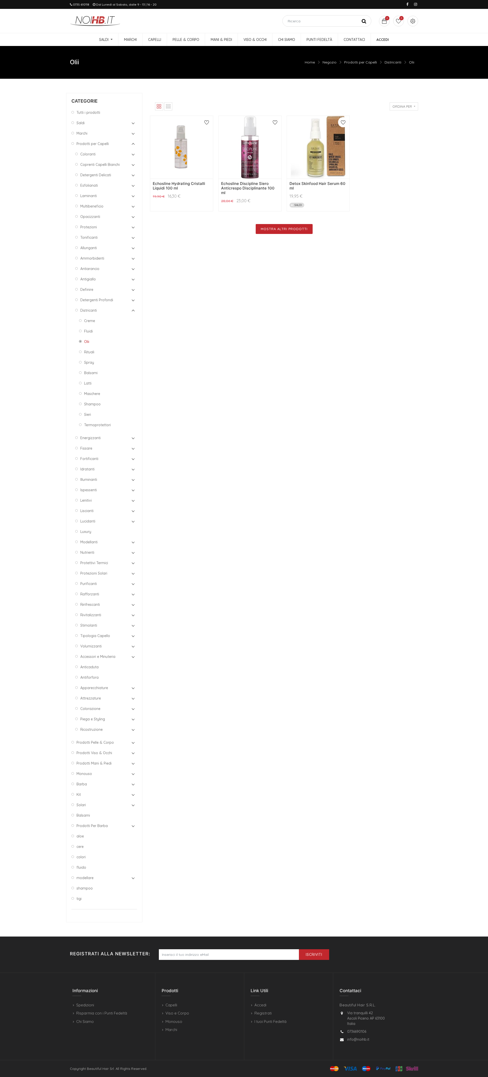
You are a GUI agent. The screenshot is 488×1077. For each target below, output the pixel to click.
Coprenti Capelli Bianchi (100, 164)
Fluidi (88, 331)
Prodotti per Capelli (360, 62)
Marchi (82, 133)
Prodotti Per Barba (92, 825)
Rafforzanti (89, 594)
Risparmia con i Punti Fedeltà (101, 1013)
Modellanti (89, 542)
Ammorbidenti (92, 258)
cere (80, 846)
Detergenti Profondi (96, 300)
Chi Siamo (85, 1021)
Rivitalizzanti (90, 615)
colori (81, 857)
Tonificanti (89, 237)
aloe (80, 836)
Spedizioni (85, 1005)
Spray (89, 362)
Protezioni (88, 227)
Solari (81, 805)
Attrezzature (90, 698)
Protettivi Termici (94, 563)
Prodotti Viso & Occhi (94, 753)
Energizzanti (90, 438)
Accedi (260, 1005)
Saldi (81, 123)
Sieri (87, 414)
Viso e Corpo (177, 1013)
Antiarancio (89, 268)
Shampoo (92, 404)
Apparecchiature (94, 688)
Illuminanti (88, 479)
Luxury (85, 531)
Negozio (330, 62)
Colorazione (90, 708)
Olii (411, 62)
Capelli (171, 1005)
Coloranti (88, 154)
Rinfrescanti (90, 604)
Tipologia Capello (95, 635)
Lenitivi (86, 500)
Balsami (91, 373)
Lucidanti (87, 521)
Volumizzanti (91, 646)
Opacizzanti (90, 216)
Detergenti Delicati (95, 175)
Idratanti (87, 469)
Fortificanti (89, 458)
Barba (82, 784)
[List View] (168, 106)
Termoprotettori (97, 425)
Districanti (393, 62)
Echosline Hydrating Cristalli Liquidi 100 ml (179, 186)
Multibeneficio (91, 206)
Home (310, 62)
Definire (86, 289)
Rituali (89, 352)
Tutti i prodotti (88, 112)
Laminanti (88, 196)
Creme (89, 321)
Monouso (84, 773)
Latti (88, 383)
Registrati (263, 1013)
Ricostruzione (91, 729)
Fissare (86, 448)
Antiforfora (89, 677)
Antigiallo (88, 279)
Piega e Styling (92, 719)
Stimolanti (88, 625)
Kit (79, 794)
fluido (81, 867)
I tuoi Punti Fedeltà (270, 1021)
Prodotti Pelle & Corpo (95, 742)
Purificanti (88, 583)
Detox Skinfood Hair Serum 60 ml (317, 186)
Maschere (92, 393)
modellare (85, 878)
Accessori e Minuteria (97, 656)
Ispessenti (88, 490)
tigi (79, 898)
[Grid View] (159, 106)
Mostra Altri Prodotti (284, 229)
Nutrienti (87, 552)
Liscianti (87, 511)
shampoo (85, 888)
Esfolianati (89, 185)
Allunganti (88, 248)
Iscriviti (314, 954)
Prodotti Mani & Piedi (94, 763)
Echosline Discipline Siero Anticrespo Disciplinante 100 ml (247, 188)
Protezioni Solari (93, 573)
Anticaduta (89, 667)
